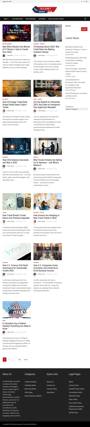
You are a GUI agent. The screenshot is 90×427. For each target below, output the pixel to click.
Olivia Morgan (42, 110)
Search (68, 26)
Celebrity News (30, 385)
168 (19, 359)
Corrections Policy (75, 392)
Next (26, 359)
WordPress (33, 424)
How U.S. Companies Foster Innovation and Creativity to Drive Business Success (45, 268)
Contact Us (51, 385)
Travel (40, 99)
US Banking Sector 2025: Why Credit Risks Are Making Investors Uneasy (46, 49)
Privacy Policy (52, 389)
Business (36, 44)
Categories (69, 106)
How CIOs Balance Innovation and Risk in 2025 (16, 161)
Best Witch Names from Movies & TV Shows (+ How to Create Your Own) (16, 49)
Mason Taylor (10, 110)
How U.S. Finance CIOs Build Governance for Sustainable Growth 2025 (15, 268)
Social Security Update (56, 19)
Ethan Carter (41, 169)
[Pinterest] (86, 1)
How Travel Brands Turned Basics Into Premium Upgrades (16, 216)
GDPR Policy (73, 412)
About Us (50, 382)
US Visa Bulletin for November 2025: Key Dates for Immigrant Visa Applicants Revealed (46, 105)
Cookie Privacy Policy (76, 389)
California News (17, 19)
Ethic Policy (73, 399)
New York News (31, 19)
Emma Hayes (41, 55)
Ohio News (41, 19)
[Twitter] (84, 1)
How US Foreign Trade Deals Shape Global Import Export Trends (15, 105)
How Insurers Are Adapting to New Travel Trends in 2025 (46, 216)
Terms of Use (73, 385)
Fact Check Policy (75, 403)
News (5, 19)
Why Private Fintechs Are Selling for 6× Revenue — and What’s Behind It (47, 163)
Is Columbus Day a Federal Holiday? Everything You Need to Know (17, 326)
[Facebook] (82, 1)
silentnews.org (17, 424)
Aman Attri (10, 55)
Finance (42, 44)
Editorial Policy (74, 396)
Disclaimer (50, 392)
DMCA (71, 382)
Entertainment (7, 44)
